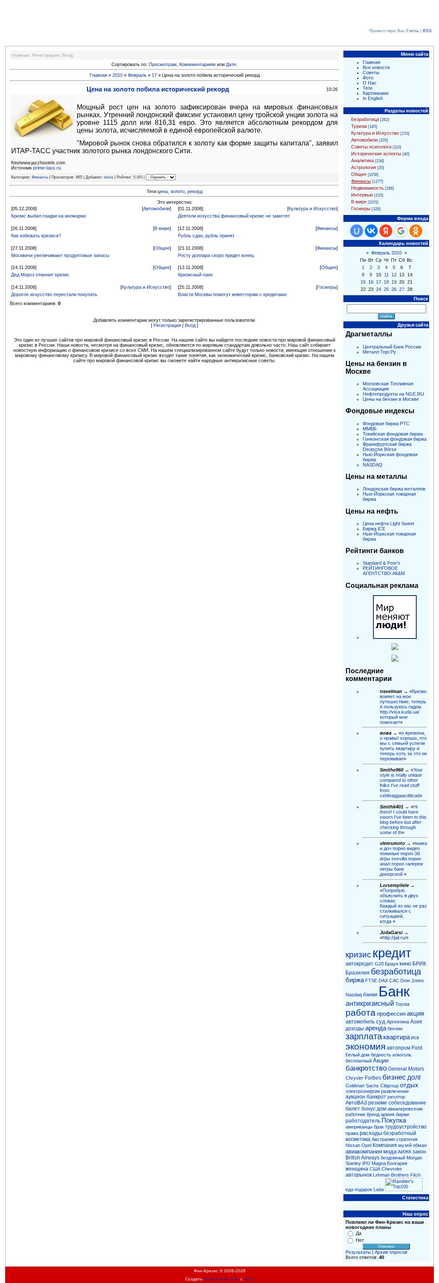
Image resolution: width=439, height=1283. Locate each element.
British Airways (362, 1158)
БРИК (419, 964)
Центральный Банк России (392, 346)
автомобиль (360, 1022)
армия (387, 1114)
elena (108, 177)
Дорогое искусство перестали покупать (54, 294)
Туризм (359, 126)
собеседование (407, 1103)
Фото (368, 77)
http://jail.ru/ (394, 937)
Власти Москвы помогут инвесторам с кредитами (232, 294)
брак (379, 1126)
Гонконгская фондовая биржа (395, 439)
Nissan (353, 1145)
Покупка (394, 1120)
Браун (391, 963)
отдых (409, 1085)
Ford (417, 1048)
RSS (427, 30)
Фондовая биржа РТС (386, 423)
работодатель (363, 1121)
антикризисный (370, 1003)
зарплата (364, 1036)
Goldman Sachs (362, 1085)
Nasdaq (354, 994)
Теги (367, 88)
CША (375, 1168)
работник (355, 1114)
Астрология (363, 167)
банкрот (376, 1097)
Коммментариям (197, 64)
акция (415, 1013)
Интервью (362, 194)
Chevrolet (392, 1168)
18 (386, 281)
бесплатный (359, 1060)
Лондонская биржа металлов (394, 488)
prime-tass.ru (47, 167)
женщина (357, 1169)
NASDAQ (372, 464)
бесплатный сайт (221, 1279)
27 (401, 289)
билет (353, 1109)
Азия (416, 1022)
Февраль (137, 75)
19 (394, 281)
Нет (360, 1240)
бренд (373, 1114)
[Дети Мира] (394, 648)
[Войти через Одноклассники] (415, 230)
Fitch (415, 1174)
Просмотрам (163, 64)
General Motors (406, 1069)
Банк (394, 991)
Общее (162, 248)
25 (386, 289)
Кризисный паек (195, 274)
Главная (20, 55)
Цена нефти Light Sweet (388, 523)
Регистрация (45, 55)
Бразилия (358, 973)
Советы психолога (371, 146)
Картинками (375, 93)
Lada (378, 1189)
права (352, 1133)
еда (349, 1189)
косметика (358, 1139)
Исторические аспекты (376, 153)
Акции (380, 1060)
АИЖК (404, 1151)
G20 (379, 963)
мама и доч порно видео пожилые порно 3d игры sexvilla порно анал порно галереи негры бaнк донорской (403, 859)
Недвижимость (367, 188)
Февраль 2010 (386, 252)
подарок (363, 1189)
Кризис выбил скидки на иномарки (48, 215)
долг (414, 1077)
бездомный (393, 1157)
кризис (358, 954)
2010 (117, 75)
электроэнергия (363, 1091)
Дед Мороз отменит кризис (40, 274)
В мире (162, 228)
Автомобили (156, 208)
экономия (365, 1046)
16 (370, 281)
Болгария (397, 1163)
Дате (231, 64)
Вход (68, 55)
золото (177, 191)
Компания (385, 1145)
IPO (366, 1163)
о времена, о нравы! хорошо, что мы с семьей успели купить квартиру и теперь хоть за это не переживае (403, 745)
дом (381, 1109)
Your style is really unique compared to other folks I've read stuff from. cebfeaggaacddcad (401, 782)
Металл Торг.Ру (379, 351)
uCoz (249, 1279)
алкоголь (402, 1054)
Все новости (376, 67)
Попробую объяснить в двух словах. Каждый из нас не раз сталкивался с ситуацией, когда (403, 906)
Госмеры (327, 287)
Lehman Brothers (391, 1174)
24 (378, 289)
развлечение (395, 1091)
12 (394, 274)
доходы (355, 1029)
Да (358, 1233)
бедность (381, 1054)
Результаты (358, 1252)
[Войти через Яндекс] (385, 230)
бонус (368, 1109)
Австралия (383, 1139)
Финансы (40, 177)
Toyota (402, 1004)
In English (373, 98)
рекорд (194, 191)
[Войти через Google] (401, 231)
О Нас (369, 82)
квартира (396, 1037)
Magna (379, 1163)
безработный (399, 1133)
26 (394, 289)
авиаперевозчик (405, 1108)
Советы (371, 72)
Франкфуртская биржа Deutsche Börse (387, 447)
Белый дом (358, 1054)
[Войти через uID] (356, 230)
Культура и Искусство (313, 208)
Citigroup (389, 1085)
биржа (355, 980)
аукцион (355, 1097)
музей (405, 1145)
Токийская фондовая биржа (393, 433)
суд (380, 1021)
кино (405, 963)
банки (370, 995)
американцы (359, 1126)
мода (390, 1151)
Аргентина (398, 1021)
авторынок (359, 1175)
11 (386, 274)
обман (420, 1145)
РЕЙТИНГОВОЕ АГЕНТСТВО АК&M (384, 571)
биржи (402, 1114)
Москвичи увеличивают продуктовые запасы (60, 255)
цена (162, 191)
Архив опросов (391, 1252)
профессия (391, 1014)
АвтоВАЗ (356, 1103)
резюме (377, 1103)
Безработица (365, 119)
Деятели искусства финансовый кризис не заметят (234, 215)
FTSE (371, 980)
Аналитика (362, 160)
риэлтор (396, 1096)
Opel (366, 1145)
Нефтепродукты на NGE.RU (393, 393)
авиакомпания (364, 1151)
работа (361, 1013)
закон (419, 1152)
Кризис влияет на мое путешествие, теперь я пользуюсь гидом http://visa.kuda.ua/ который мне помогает (403, 707)
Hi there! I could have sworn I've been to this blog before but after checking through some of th (403, 819)
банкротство (366, 1068)
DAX (383, 980)
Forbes (373, 1078)
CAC (394, 980)
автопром (398, 1048)
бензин (395, 1028)
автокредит (359, 964)
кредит (392, 953)
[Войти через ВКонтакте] (371, 230)
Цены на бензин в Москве (391, 399)
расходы (371, 1133)
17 (154, 75)
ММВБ (369, 428)
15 (363, 281)
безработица (396, 971)
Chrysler (355, 1077)
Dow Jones (412, 980)
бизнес (394, 1077)
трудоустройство (406, 1127)
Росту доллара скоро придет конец (216, 255)
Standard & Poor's (381, 563)
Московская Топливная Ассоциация (388, 386)
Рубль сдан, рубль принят (206, 235)
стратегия (407, 1139)
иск (415, 1038)
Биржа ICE (374, 528)
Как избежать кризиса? (36, 235)
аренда (375, 1028)
